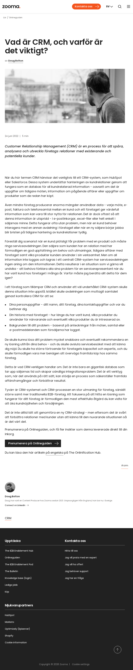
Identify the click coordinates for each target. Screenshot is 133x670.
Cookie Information (16, 642)
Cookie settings (81, 664)
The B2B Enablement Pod (19, 564)
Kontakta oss (83, 6)
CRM (8, 518)
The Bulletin (11, 571)
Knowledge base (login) (18, 578)
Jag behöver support (76, 571)
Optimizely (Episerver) (17, 628)
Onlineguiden (12, 557)
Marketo (9, 622)
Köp (7, 591)
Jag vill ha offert (74, 564)
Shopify (9, 635)
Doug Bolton (15, 60)
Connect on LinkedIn (15, 505)
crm (124, 465)
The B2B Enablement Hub (19, 550)
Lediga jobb (11, 585)
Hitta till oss (71, 550)
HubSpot (9, 615)
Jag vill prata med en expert (81, 557)
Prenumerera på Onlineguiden (30, 443)
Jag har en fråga (74, 578)
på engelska (54, 453)
